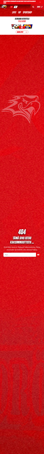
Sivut (38, 7)
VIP (19, 12)
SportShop (27, 12)
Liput (14, 12)
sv (15, 7)
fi (11, 7)
